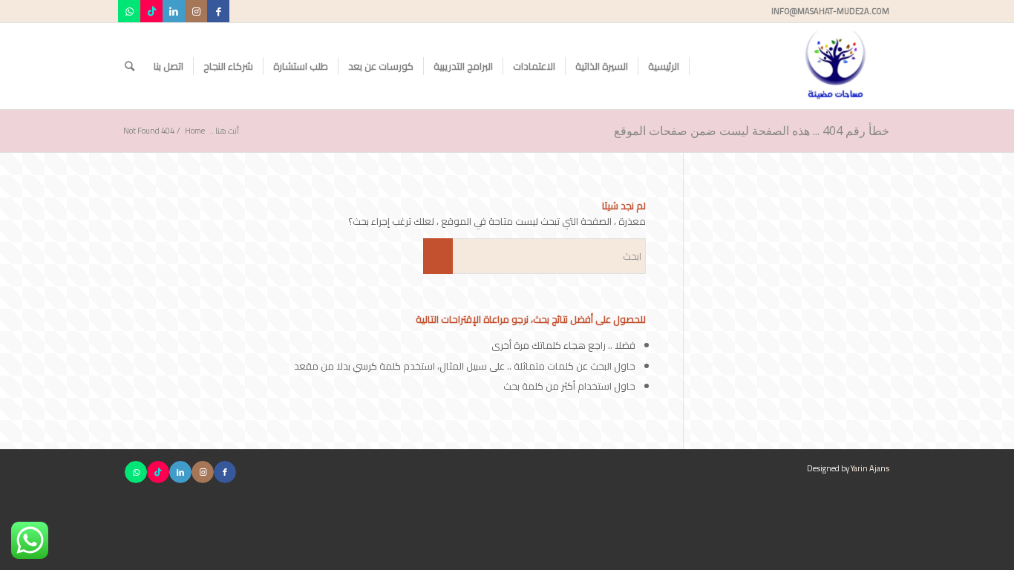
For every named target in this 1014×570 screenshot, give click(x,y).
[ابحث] (129, 66)
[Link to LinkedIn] (174, 11)
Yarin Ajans (870, 468)
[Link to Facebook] (218, 11)
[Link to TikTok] (151, 11)
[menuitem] (664, 66)
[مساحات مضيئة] (835, 66)
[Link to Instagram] (196, 11)
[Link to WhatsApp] (129, 11)
